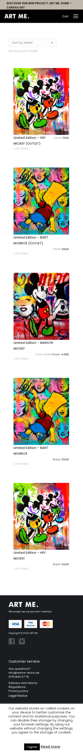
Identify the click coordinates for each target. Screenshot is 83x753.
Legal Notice (18, 695)
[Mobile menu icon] (76, 16)
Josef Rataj (21, 149)
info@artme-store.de (24, 673)
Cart (65, 16)
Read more (50, 747)
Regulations (17, 687)
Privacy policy (18, 691)
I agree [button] (32, 747)
